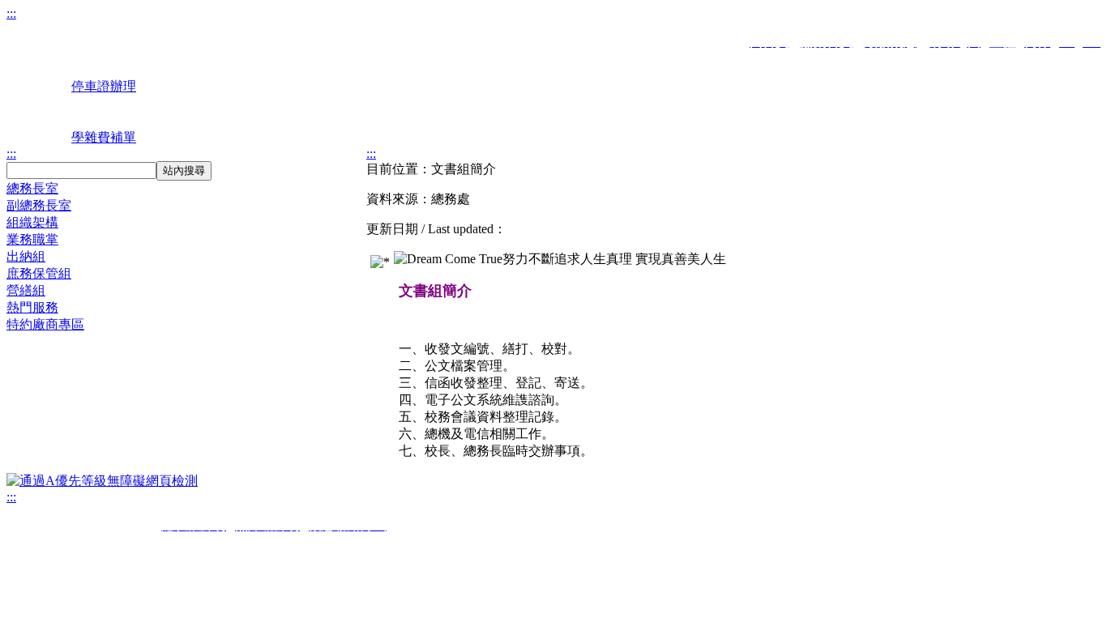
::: (11, 13)
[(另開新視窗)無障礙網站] (102, 481)
